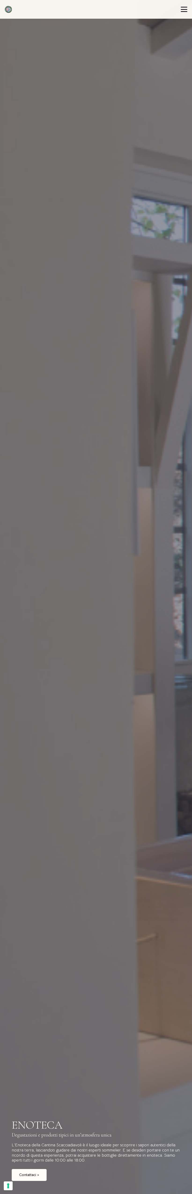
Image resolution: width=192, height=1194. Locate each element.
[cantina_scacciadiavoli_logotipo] (8, 9)
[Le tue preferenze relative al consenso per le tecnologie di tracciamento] (8, 1185)
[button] (184, 9)
